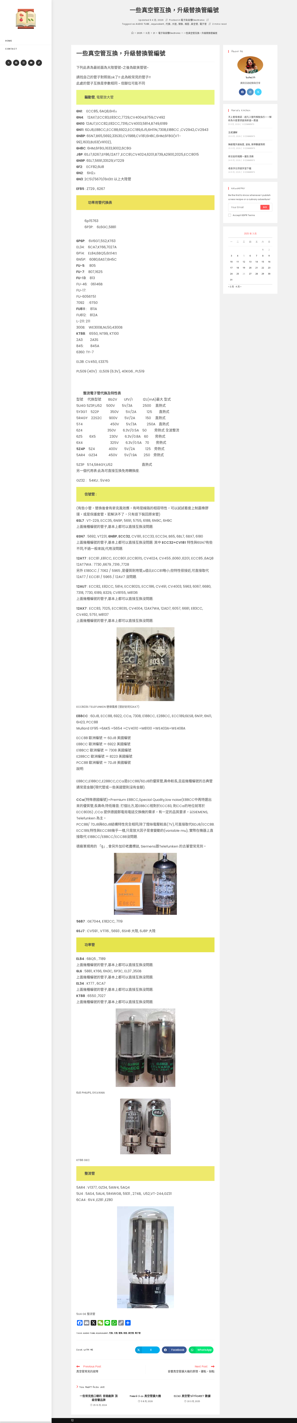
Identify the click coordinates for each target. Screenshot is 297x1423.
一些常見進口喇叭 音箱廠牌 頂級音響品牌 (99, 1398)
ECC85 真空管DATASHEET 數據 (192, 1396)
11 (237, 261)
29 (263, 273)
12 (244, 261)
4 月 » (238, 286)
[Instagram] (24, 63)
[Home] (132, 33)
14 (256, 261)
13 (250, 261)
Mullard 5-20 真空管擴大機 (145, 1396)
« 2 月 (231, 286)
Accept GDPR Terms (244, 215)
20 (250, 267)
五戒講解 (233, 132)
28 (256, 273)
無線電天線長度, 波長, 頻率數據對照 (246, 144)
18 (237, 267)
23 (269, 267)
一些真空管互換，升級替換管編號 (200, 33)
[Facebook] (16, 63)
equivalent (157, 24)
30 (269, 273)
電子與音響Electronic (193, 20)
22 (263, 267)
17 (231, 267)
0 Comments (248, 124)
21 (256, 267)
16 (269, 261)
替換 (180, 24)
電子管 (203, 24)
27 (250, 273)
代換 (168, 24)
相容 (187, 24)
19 (244, 267)
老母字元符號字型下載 (239, 168)
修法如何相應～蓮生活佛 (241, 156)
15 (263, 261)
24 (231, 273)
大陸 (174, 24)
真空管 (194, 24)
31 (231, 279)
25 (237, 273)
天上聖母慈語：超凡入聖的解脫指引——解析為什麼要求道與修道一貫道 (250, 118)
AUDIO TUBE (143, 24)
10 (231, 261)
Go (265, 207)
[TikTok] (39, 63)
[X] (9, 63)
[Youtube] (31, 63)
